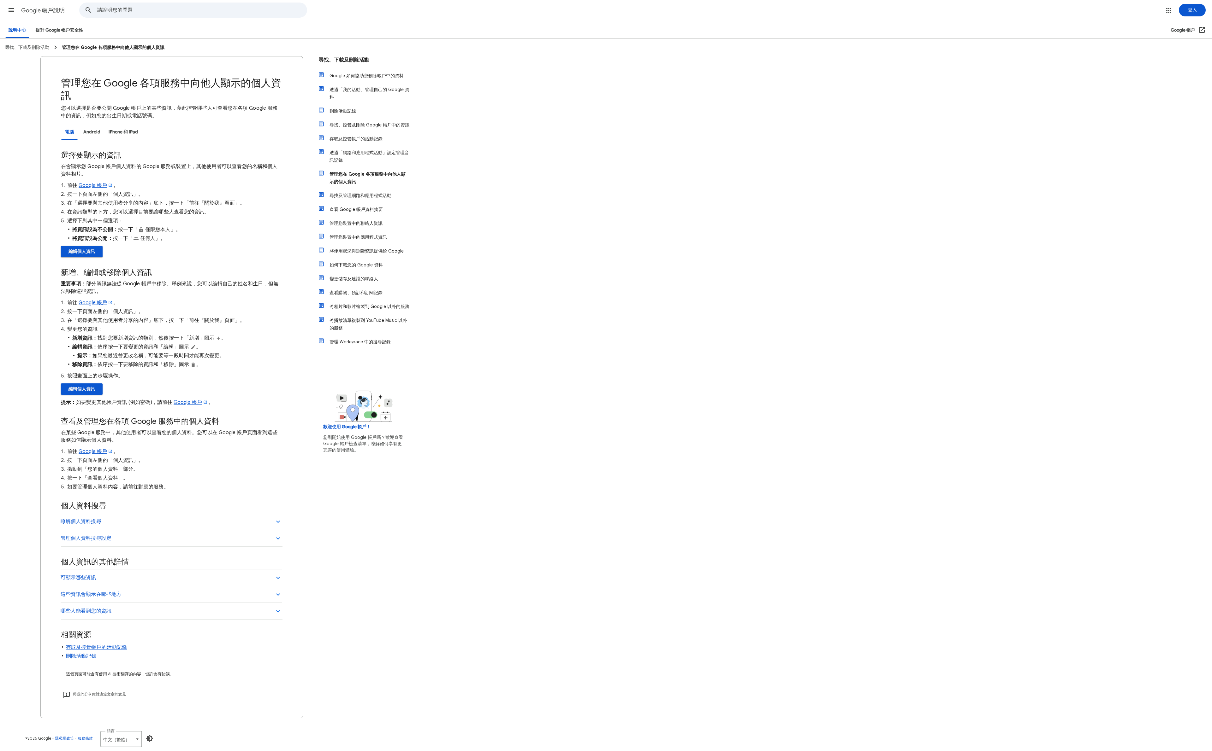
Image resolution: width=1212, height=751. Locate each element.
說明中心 (17, 30)
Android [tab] (91, 132)
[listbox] (121, 739)
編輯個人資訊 (81, 251)
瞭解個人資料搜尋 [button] (81, 521)
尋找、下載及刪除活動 (344, 60)
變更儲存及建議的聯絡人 (354, 279)
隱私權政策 (64, 738)
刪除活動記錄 (81, 656)
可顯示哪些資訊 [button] (78, 577)
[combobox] (202, 10)
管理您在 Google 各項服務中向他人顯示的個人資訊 (368, 177)
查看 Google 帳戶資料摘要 (356, 209)
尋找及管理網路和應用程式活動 (360, 195)
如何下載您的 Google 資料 (356, 265)
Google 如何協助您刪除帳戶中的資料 (367, 76)
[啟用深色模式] (149, 738)
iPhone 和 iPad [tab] (123, 132)
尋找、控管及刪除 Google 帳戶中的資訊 (369, 125)
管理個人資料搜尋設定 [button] (86, 538)
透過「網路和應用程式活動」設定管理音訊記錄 (369, 156)
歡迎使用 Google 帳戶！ (347, 426)
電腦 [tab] (69, 132)
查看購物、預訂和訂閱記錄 (356, 292)
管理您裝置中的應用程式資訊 (358, 237)
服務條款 (85, 738)
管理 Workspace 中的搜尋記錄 (360, 342)
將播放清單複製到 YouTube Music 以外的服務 (368, 324)
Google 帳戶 (93, 185)
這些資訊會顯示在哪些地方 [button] (91, 594)
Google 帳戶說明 (43, 10)
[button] (11, 10)
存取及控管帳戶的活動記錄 (96, 647)
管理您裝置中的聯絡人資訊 (356, 223)
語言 (111, 730)
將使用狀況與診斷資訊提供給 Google (367, 251)
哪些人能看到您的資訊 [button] (86, 611)
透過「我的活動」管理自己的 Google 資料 (369, 93)
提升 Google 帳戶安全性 (59, 30)
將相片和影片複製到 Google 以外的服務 (369, 306)
